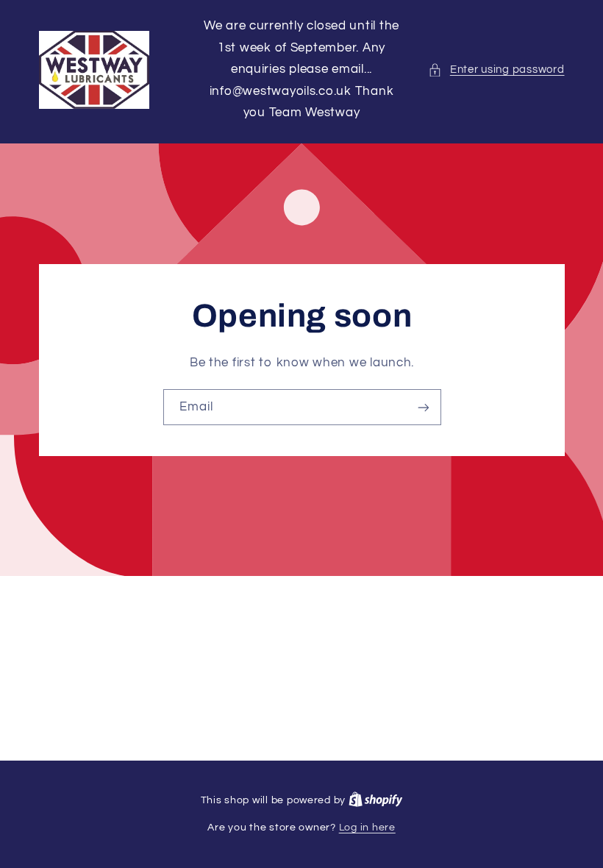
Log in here (367, 827)
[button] (496, 69)
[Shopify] (376, 800)
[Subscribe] (423, 407)
